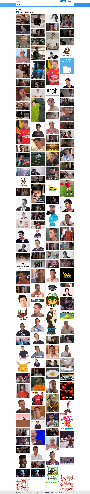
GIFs (21, 12)
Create (63, 1)
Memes (31, 12)
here (63, 492)
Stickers (26, 12)
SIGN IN (69, 1)
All (17, 12)
